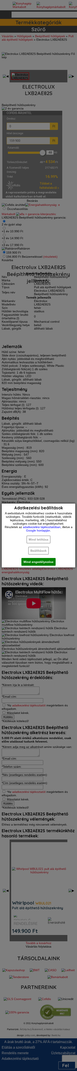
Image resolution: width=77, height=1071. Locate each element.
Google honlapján (38, 530)
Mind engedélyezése (38, 562)
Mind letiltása (38, 539)
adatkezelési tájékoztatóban (42, 527)
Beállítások (38, 550)
